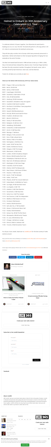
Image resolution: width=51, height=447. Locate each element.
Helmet (19, 16)
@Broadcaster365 (15, 241)
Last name (13, 344)
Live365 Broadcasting (39, 238)
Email (12, 350)
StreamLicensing (36, 293)
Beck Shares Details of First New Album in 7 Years (11, 434)
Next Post (37, 275)
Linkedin (30, 257)
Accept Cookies (25, 444)
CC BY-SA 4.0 (39, 247)
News (26, 16)
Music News (31, 16)
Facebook (13, 257)
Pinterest (39, 257)
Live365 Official (30, 238)
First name (13, 337)
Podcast (6, 293)
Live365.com (27, 231)
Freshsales (27, 364)
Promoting (12, 295)
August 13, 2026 (10, 422)
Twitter (22, 257)
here (27, 74)
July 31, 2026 (9, 429)
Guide (16, 295)
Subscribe (36, 360)
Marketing (20, 293)
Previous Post (13, 275)
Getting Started (12, 293)
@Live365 (8, 241)
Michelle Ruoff (19, 264)
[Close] (48, 438)
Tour (23, 16)
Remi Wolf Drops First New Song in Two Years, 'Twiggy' (11, 426)
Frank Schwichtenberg (31, 247)
